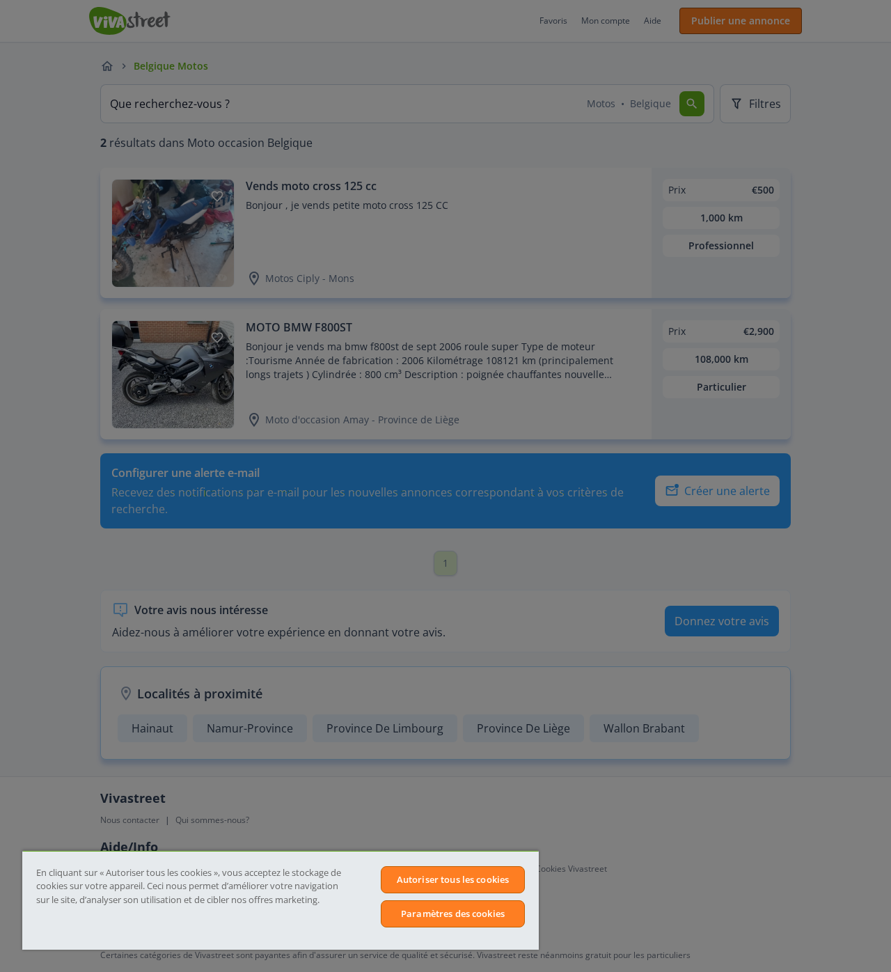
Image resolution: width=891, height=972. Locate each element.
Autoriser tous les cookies (453, 879)
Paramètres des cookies (453, 913)
